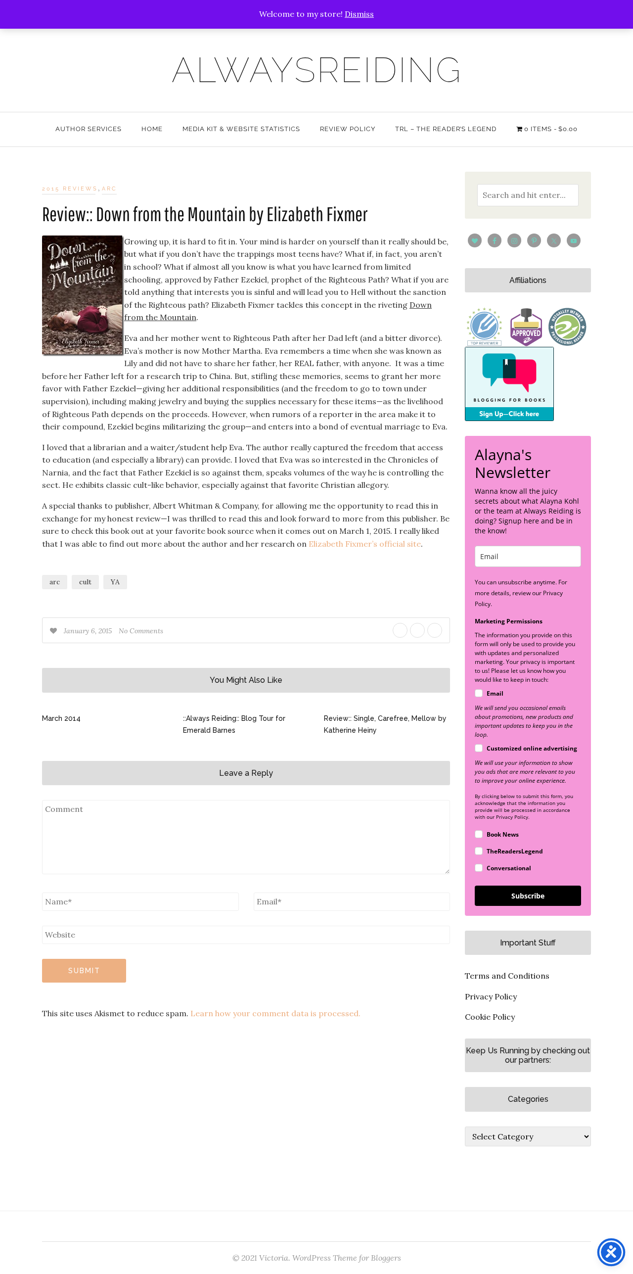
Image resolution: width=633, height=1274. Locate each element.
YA (115, 581)
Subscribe (527, 895)
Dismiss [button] (359, 14)
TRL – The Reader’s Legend (446, 129)
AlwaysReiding (317, 69)
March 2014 (61, 718)
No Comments (141, 630)
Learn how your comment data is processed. (275, 1013)
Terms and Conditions (507, 976)
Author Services (88, 129)
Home (152, 129)
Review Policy (347, 129)
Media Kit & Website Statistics (241, 129)
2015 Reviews (70, 189)
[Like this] (54, 630)
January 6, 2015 (89, 630)
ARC (109, 189)
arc (54, 581)
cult (85, 581)
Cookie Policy (490, 1017)
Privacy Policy (491, 996)
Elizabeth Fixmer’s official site (365, 544)
